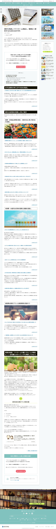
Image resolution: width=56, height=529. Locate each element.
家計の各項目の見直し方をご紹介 (11, 76)
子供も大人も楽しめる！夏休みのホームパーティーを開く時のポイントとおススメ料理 (50, 64)
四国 (49, 49)
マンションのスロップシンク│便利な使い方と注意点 (50, 78)
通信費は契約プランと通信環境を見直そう (13, 80)
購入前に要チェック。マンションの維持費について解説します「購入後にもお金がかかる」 (50, 70)
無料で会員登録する (20, 66)
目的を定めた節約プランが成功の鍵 (11, 82)
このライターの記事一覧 (14, 480)
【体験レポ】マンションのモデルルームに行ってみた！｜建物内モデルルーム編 (50, 73)
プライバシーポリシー (41, 526)
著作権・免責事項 (47, 526)
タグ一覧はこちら (47, 51)
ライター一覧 (29, 522)
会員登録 (51, 1)
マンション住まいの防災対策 (46, 46)
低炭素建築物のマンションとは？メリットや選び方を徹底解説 (50, 75)
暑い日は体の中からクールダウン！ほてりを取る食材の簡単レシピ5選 (50, 58)
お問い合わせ (52, 526)
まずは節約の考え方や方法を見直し (11, 75)
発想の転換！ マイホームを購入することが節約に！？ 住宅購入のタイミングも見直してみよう (21, 81)
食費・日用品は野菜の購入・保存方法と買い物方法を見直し (16, 77)
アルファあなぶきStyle (26, 493)
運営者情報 (36, 526)
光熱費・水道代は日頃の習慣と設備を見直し (14, 79)
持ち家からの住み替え (45, 49)
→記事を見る (33, 106)
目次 (20, 72)
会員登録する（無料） (36, 503)
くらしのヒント (6, 26)
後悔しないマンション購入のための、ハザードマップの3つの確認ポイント (50, 67)
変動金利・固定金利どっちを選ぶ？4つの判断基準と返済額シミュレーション (49, 61)
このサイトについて (46, 1)
